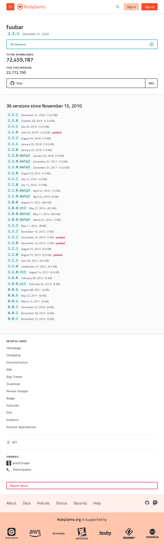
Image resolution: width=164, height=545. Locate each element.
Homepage (13, 348)
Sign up (149, 6)
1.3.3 (13, 226)
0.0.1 (13, 319)
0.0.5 (13, 295)
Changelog (13, 355)
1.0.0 (13, 278)
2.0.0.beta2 (19, 214)
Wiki (9, 369)
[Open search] (117, 6)
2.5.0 (13, 121)
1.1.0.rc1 (17, 272)
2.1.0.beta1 (19, 196)
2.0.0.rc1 (17, 208)
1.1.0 (13, 266)
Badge (10, 398)
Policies (43, 503)
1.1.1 (13, 261)
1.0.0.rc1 (17, 284)
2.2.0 (13, 173)
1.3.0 (13, 243)
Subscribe (12, 405)
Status (61, 503)
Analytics (12, 419)
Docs (27, 503)
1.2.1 (13, 249)
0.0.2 (13, 313)
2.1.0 (13, 185)
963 (151, 83)
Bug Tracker (14, 376)
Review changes (17, 391)
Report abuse (19, 485)
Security (80, 503)
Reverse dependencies (21, 427)
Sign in (131, 6)
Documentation (17, 362)
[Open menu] (10, 6)
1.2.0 (13, 255)
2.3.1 (13, 144)
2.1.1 (13, 179)
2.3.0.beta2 (19, 161)
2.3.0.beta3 (19, 156)
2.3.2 (13, 138)
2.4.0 (13, 132)
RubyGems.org (69, 519)
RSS (9, 412)
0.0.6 (13, 290)
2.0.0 (13, 202)
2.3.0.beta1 (19, 167)
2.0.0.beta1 (19, 220)
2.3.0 (13, 150)
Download (13, 383)
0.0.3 (13, 307)
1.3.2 (13, 231)
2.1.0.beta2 (19, 191)
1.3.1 (13, 237)
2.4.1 (13, 126)
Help (97, 503)
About (11, 503)
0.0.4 (13, 301)
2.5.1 (13, 115)
